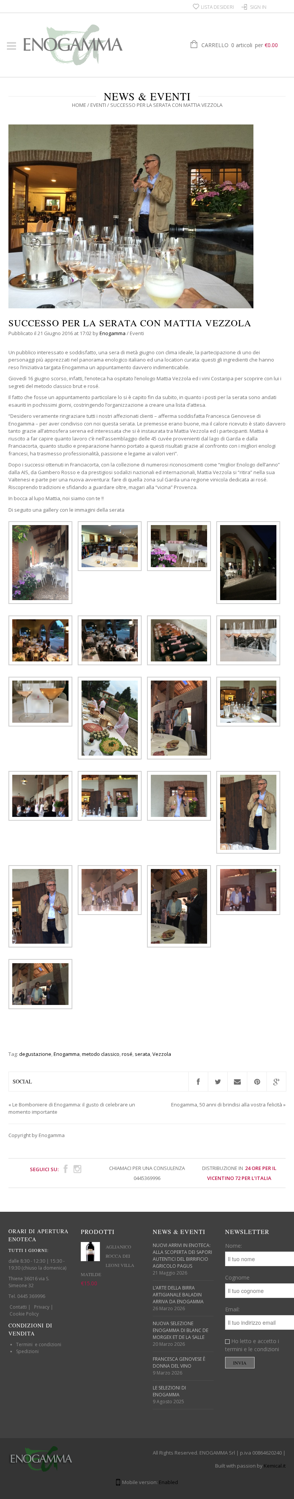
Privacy (41, 1307)
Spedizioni (27, 1351)
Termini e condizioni (38, 1344)
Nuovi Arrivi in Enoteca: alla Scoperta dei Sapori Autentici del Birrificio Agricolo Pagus (182, 1255)
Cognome (237, 1277)
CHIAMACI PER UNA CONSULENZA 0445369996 (147, 1173)
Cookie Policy (24, 1314)
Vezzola (161, 1054)
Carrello (239, 45)
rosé (127, 1054)
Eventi (98, 104)
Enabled (168, 1482)
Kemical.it (275, 1465)
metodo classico (100, 1054)
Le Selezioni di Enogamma (169, 1391)
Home (79, 104)
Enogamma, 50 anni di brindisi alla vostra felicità (226, 1104)
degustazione (35, 1054)
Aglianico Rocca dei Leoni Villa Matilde (107, 1260)
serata (142, 1054)
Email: (232, 1309)
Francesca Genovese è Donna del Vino (179, 1362)
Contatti (18, 1307)
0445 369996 (31, 1296)
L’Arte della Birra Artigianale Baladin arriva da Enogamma (178, 1295)
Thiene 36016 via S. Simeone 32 (28, 1282)
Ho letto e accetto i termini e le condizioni (252, 1345)
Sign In (258, 7)
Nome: (233, 1245)
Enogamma (113, 333)
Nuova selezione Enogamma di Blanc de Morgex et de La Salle (180, 1330)
